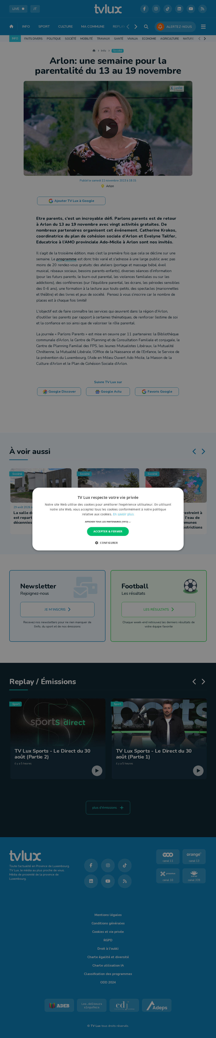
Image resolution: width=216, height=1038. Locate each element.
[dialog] (108, 518)
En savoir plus (123, 514)
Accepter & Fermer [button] (108, 531)
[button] (108, 522)
